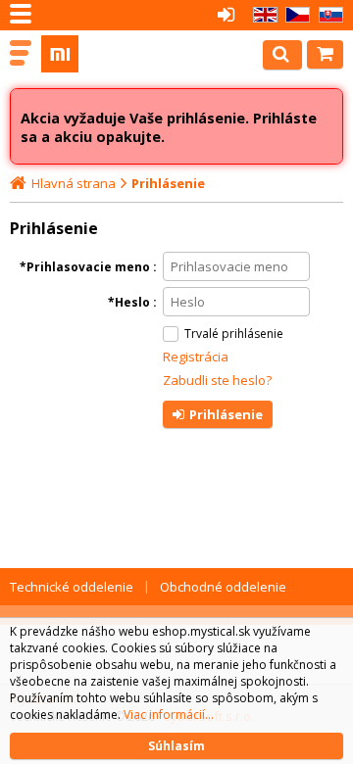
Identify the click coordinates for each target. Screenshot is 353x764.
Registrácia (195, 356)
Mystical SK (100, 53)
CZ (294, 15)
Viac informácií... (169, 714)
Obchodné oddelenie (223, 587)
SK (327, 15)
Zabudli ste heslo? (217, 380)
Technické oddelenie (71, 587)
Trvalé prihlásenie (233, 333)
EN (262, 15)
